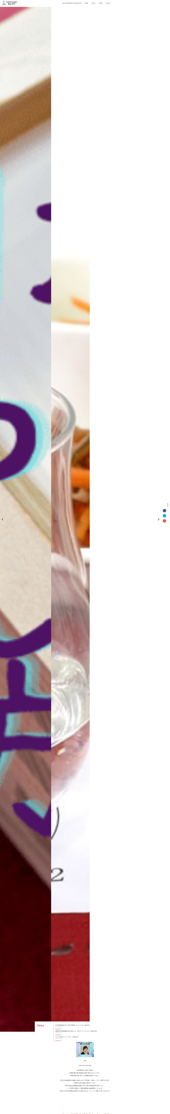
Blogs (86, 3)
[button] (2, 519)
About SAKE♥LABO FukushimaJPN (71, 3)
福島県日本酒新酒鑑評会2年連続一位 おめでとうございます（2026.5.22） (76, 1031)
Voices (93, 3)
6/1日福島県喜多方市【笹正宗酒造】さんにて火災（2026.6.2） (73, 1025)
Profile (100, 3)
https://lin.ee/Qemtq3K (85, 1065)
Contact (108, 3)
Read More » (58, 1029)
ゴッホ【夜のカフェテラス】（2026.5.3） (67, 1037)
